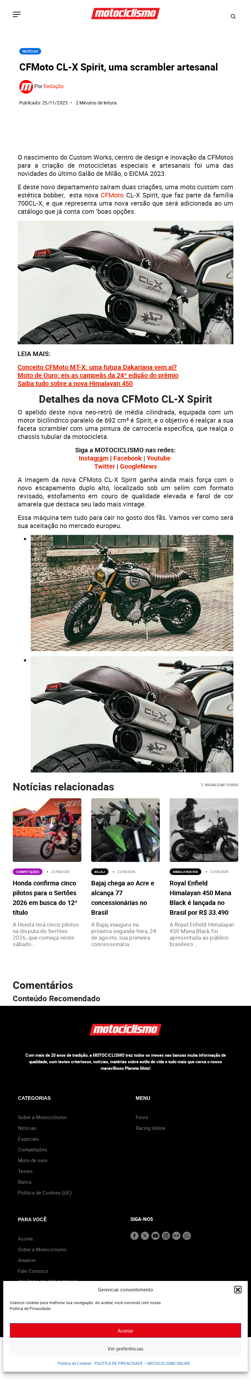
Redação (53, 86)
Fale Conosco (33, 1271)
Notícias (30, 51)
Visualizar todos (220, 784)
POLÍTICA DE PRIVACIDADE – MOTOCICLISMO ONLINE (142, 1363)
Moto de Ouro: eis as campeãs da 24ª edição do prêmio (98, 375)
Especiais (28, 1138)
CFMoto (112, 195)
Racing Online (150, 1128)
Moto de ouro (33, 1160)
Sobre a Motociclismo (42, 1117)
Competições (27, 871)
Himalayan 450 (185, 871)
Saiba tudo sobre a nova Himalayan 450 (75, 383)
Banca (24, 1181)
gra (98, 458)
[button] (238, 1289)
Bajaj (99, 871)
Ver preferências (125, 1348)
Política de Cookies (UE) (45, 1192)
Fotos (142, 1117)
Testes (25, 1171)
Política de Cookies (74, 1363)
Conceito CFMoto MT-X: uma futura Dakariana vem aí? (97, 367)
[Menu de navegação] (17, 15)
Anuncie (27, 1260)
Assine (25, 1238)
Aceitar (125, 1330)
